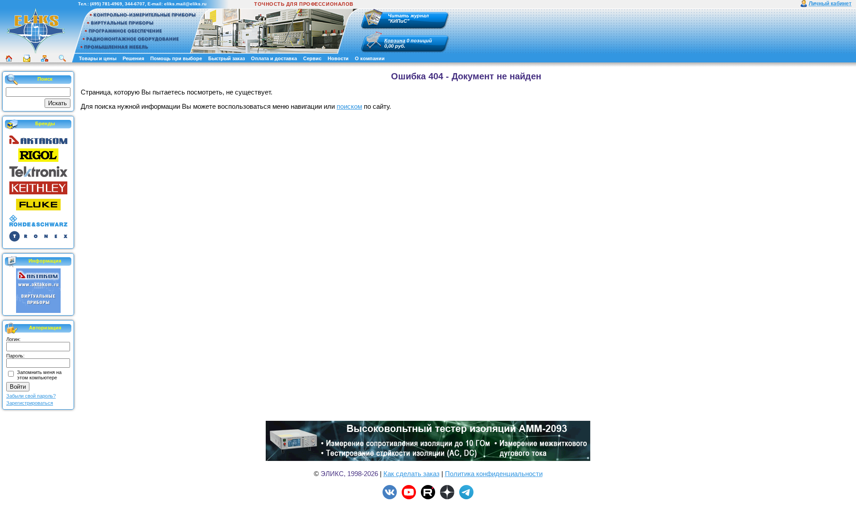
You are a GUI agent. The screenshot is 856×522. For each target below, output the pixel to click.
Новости (338, 58)
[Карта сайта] (44, 58)
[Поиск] (62, 58)
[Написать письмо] (26, 58)
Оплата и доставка (274, 58)
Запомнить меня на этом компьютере (39, 375)
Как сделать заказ (411, 473)
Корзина (394, 40)
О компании (370, 58)
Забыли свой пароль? (31, 396)
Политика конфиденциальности (494, 473)
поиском (349, 106)
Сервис (312, 58)
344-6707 (135, 3)
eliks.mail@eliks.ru (185, 3)
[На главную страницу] (35, 52)
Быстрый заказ (226, 58)
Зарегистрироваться (29, 403)
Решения (133, 58)
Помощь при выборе (176, 58)
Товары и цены (97, 58)
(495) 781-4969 (106, 3)
